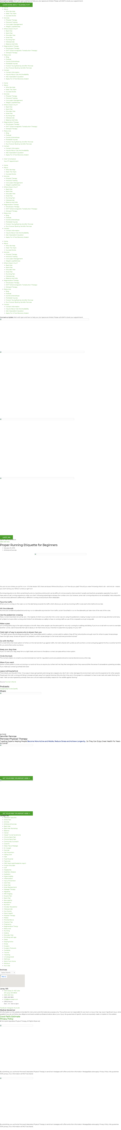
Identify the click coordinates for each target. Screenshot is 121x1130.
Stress (6, 944)
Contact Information (12, 72)
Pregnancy (7, 924)
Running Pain (10, 39)
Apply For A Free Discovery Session (17, 79)
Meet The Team (11, 13)
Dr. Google (7, 848)
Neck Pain (9, 33)
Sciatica (6, 933)
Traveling (7, 955)
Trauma (6, 952)
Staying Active (8, 941)
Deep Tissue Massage (11, 846)
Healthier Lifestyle (10, 872)
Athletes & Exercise (10, 824)
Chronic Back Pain (10, 837)
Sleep (6, 939)
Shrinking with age (10, 937)
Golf (5, 867)
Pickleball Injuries (12, 63)
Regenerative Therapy (11, 46)
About (6, 9)
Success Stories (11, 15)
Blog (7, 57)
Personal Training (11, 22)
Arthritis (6, 822)
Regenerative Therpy (11, 926)
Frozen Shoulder (9, 865)
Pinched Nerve (9, 920)
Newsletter (7, 902)
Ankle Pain (7, 820)
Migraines (7, 891)
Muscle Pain (8, 896)
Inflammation (8, 878)
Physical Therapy (11, 20)
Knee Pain (9, 37)
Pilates (6, 918)
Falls (5, 857)
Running (7, 931)
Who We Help (10, 11)
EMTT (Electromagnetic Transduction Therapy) (21, 50)
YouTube (7, 965)
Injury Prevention (10, 881)
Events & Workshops (12, 61)
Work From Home (10, 961)
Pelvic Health (8, 913)
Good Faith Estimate (10, 1016)
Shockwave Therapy (12, 48)
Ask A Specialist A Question (15, 76)
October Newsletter (10, 907)
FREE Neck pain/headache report (15, 863)
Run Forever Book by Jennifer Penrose (19, 68)
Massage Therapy (9, 889)
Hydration (7, 874)
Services (6, 18)
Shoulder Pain (10, 35)
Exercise (6, 850)
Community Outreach (11, 841)
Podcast (8, 59)
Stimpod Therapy (11, 53)
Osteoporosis (10, 42)
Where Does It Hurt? (11, 29)
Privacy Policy (6, 1019)
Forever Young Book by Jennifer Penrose (19, 66)
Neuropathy (8, 900)
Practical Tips (8, 922)
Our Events (8, 911)
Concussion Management (14, 24)
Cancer (6, 833)
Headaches (7, 870)
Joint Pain (7, 883)
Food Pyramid (8, 859)
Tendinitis (7, 950)
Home (6, 7)
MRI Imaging (8, 894)
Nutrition (7, 904)
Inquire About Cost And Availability (17, 74)
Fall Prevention (9, 852)
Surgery (6, 946)
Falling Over (8, 854)
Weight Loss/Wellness (13, 26)
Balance (6, 830)
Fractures (7, 861)
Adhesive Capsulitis (10, 817)
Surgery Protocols (10, 948)
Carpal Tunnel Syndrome (12, 835)
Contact (6, 70)
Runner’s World (10, 682)
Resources (7, 55)
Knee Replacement (10, 887)
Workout (7, 963)
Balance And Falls (12, 44)
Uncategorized (9, 957)
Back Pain (9, 31)
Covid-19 (6, 844)
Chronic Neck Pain (10, 839)
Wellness (7, 959)
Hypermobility (8, 876)
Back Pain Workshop (11, 828)
